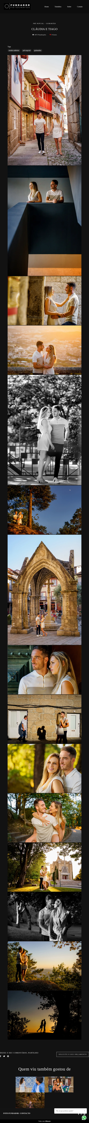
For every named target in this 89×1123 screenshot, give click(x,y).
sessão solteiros (14, 50)
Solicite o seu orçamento (73, 1054)
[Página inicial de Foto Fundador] (17, 6)
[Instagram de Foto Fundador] (81, 1114)
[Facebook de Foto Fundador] (78, 1114)
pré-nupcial (26, 50)
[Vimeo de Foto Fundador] (84, 1114)
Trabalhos (58, 7)
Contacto (25, 1113)
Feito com (45, 1121)
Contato (79, 7)
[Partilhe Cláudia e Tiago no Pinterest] (8, 1056)
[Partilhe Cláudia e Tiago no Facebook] (0, 1056)
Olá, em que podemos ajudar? (64, 1111)
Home (46, 7)
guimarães (37, 50)
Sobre (69, 7)
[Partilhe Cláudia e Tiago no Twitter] (4, 1056)
